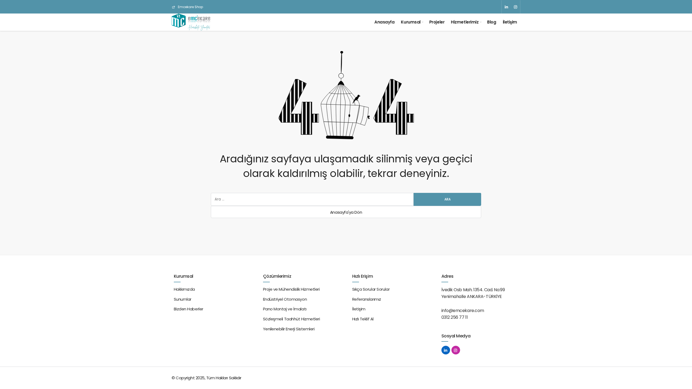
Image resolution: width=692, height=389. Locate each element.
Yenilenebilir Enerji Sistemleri (289, 329)
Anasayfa (384, 22)
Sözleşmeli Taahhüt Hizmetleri (291, 319)
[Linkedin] (506, 7)
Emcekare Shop (190, 7)
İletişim (510, 22)
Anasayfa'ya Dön (346, 212)
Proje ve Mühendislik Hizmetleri (291, 289)
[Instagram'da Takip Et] (455, 350)
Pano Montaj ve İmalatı (285, 309)
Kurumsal (410, 22)
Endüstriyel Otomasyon (285, 299)
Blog (491, 22)
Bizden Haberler (188, 309)
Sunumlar (182, 299)
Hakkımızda (184, 289)
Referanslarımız (366, 299)
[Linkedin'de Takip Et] (445, 350)
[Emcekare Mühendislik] (191, 22)
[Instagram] (515, 7)
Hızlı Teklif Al (363, 319)
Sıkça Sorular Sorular (371, 289)
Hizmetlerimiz (464, 22)
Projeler (436, 22)
